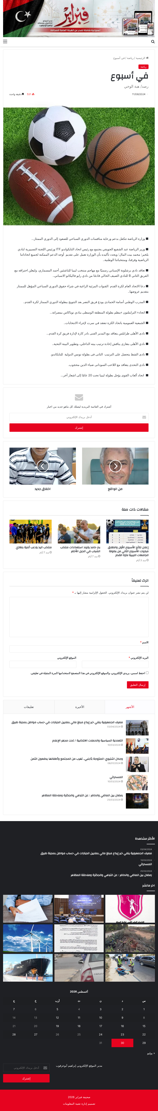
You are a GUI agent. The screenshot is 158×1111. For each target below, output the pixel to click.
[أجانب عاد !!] (130, 938)
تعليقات (29, 707)
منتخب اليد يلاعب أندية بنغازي (34, 547)
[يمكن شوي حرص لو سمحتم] (79, 968)
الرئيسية (141, 58)
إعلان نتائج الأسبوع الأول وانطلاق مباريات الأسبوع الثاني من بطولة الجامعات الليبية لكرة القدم (128, 551)
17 (100, 1026)
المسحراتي (116, 777)
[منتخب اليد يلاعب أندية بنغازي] (30, 531)
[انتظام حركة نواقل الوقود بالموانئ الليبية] (28, 968)
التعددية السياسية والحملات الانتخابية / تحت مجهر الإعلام (87, 740)
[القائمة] (5, 41)
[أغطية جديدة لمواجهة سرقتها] (130, 968)
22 (144, 1034)
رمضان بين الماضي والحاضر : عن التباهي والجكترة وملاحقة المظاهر (82, 795)
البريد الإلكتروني (139, 657)
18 (79, 1026)
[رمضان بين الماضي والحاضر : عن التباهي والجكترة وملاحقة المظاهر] (137, 801)
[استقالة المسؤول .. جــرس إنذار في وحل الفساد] (28, 909)
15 (144, 1026)
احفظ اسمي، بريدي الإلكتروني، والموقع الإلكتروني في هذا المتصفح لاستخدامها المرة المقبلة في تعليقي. (87, 673)
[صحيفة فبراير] (79, 18)
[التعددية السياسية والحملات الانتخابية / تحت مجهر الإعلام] (137, 746)
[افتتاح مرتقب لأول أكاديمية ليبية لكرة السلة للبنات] (130, 909)
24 (100, 1034)
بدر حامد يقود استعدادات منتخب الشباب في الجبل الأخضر (80, 549)
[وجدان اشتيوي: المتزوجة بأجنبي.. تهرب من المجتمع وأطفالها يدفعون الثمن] (137, 764)
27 (35, 1034)
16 (122, 1026)
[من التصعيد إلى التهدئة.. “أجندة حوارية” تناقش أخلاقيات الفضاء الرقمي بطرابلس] (79, 909)
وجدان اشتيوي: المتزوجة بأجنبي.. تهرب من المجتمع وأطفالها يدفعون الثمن (77, 759)
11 (79, 1017)
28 (14, 1034)
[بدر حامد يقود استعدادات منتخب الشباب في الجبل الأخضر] (79, 531)
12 (57, 1017)
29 (144, 1042)
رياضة (130, 58)
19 (57, 1026)
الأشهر (130, 707)
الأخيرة (79, 707)
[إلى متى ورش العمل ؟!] (28, 938)
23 (122, 1034)
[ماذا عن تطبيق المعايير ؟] (79, 938)
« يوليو (151, 1053)
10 (100, 1017)
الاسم (144, 642)
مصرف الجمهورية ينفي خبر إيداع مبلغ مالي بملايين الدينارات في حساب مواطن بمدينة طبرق (67, 722)
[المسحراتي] (137, 782)
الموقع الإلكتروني (66, 657)
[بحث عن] (153, 41)
